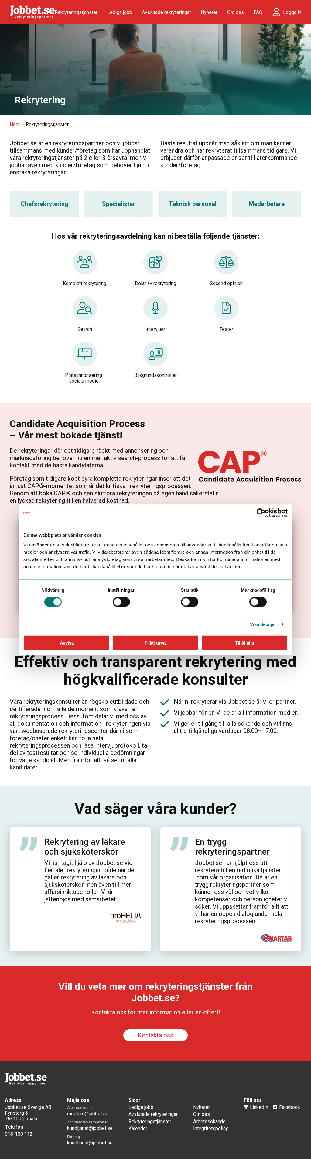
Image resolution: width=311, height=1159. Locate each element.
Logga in (292, 12)
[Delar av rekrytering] (155, 265)
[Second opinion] (226, 265)
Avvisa (67, 642)
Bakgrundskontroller (155, 375)
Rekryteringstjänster (76, 12)
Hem (15, 124)
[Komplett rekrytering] (85, 265)
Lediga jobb (119, 12)
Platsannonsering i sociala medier (84, 378)
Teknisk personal (193, 204)
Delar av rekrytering (155, 283)
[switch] (121, 602)
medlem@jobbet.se (87, 1113)
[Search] (85, 311)
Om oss (235, 12)
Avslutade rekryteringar (166, 12)
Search (84, 329)
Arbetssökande (209, 1121)
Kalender (137, 1128)
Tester (226, 329)
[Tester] (226, 311)
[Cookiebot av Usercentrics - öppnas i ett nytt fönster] (261, 513)
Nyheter (209, 12)
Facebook (289, 1107)
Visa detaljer (263, 624)
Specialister (118, 204)
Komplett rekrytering (84, 283)
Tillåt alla (244, 642)
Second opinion (226, 283)
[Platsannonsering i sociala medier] (85, 357)
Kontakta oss (155, 1035)
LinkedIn (259, 1107)
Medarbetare (267, 204)
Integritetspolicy (210, 1128)
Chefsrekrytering (44, 204)
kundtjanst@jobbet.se (90, 1128)
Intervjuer (155, 329)
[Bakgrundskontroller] (155, 357)
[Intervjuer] (155, 311)
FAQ (258, 12)
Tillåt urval (156, 642)
